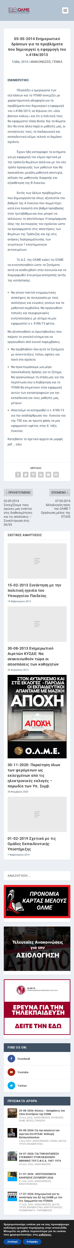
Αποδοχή (12, 1241)
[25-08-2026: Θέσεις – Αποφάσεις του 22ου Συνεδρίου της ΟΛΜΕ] (12, 1113)
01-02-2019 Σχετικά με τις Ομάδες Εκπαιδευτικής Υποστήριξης (32, 843)
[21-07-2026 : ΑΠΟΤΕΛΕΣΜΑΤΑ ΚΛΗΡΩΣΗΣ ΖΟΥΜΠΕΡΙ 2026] (12, 1176)
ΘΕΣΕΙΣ (29, 1120)
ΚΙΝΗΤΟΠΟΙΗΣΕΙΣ (28, 1184)
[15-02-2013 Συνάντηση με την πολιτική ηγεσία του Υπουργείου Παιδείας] (37, 561)
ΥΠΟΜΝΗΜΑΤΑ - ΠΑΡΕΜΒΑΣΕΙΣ (35, 1210)
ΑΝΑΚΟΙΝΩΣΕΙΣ (40, 62)
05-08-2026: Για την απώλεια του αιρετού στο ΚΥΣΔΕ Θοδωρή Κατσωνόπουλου (39, 1134)
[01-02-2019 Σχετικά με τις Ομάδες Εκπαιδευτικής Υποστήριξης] (37, 814)
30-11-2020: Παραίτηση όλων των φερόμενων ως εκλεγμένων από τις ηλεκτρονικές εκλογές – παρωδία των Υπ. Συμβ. (34, 775)
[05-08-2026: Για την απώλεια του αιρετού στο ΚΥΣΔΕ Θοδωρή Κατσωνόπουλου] (12, 1133)
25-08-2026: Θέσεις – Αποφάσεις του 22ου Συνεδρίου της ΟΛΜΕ (42, 1112)
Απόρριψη (32, 1241)
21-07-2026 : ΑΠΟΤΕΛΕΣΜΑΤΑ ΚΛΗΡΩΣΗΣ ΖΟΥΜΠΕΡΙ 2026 (37, 1175)
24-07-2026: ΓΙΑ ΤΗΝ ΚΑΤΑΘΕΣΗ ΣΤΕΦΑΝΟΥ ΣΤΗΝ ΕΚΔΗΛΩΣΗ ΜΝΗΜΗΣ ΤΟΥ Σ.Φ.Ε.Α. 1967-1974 (40, 1157)
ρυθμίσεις (45, 1234)
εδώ (19, 444)
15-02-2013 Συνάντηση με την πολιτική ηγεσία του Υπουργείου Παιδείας (34, 590)
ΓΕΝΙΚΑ (57, 62)
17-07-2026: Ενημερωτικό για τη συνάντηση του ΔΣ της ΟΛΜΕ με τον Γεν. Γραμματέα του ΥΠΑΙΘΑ (40, 1197)
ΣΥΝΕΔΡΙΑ (39, 1120)
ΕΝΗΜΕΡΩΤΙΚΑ (35, 1144)
